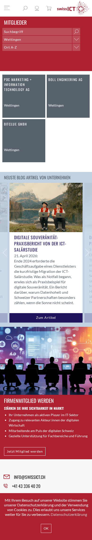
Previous (4, 253)
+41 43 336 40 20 (26, 486)
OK (46, 528)
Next (87, 253)
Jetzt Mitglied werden (25, 451)
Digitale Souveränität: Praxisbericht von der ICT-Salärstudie (40, 243)
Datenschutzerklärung (69, 514)
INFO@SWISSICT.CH (29, 477)
